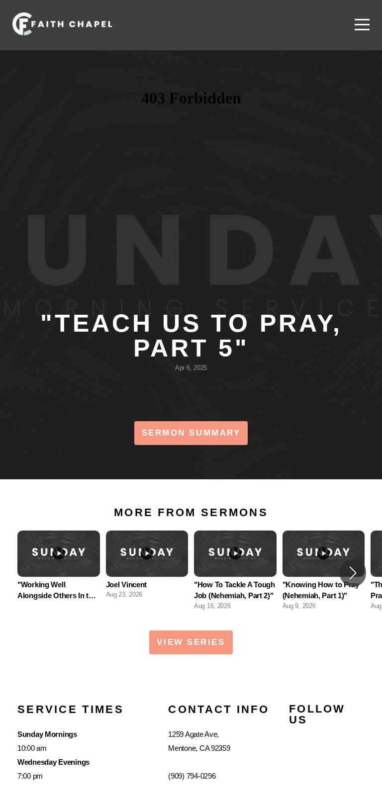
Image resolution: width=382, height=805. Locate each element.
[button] (353, 573)
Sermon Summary (191, 433)
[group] (58, 573)
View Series (191, 642)
